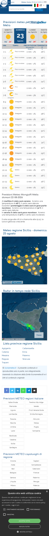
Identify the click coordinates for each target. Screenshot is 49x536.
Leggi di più (15, 505)
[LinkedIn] (17, 390)
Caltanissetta (28, 348)
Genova (13, 478)
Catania (5, 352)
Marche (13, 423)
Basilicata (13, 436)
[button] (24, 531)
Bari (13, 469)
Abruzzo (36, 419)
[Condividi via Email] (34, 390)
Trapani (5, 362)
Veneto (36, 406)
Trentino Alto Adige (36, 402)
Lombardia (13, 414)
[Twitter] (12, 390)
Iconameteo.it (10, 368)
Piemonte (13, 406)
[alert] (24, 512)
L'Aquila (13, 481)
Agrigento (6, 348)
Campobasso (36, 465)
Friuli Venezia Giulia (36, 410)
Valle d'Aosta (13, 402)
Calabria (13, 440)
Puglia (36, 427)
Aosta (13, 465)
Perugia (36, 481)
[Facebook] (6, 390)
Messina (5, 355)
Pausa (39, 335)
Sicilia (13, 444)
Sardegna (13, 447)
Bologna (13, 473)
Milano (13, 485)
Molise (36, 423)
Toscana (13, 419)
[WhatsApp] (23, 390)
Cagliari (36, 461)
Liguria (13, 410)
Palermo (26, 355)
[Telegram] (28, 390)
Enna (24, 352)
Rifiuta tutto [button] (24, 527)
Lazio (13, 431)
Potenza (36, 485)
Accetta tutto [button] (24, 521)
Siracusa (26, 359)
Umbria (13, 427)
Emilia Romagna (36, 414)
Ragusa (5, 359)
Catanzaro (36, 469)
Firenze (36, 473)
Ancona (13, 461)
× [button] (47, 491)
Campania (36, 431)
